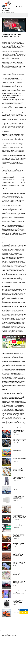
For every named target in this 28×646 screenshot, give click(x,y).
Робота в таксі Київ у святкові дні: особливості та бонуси (19, 525)
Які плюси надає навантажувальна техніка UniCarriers (18, 488)
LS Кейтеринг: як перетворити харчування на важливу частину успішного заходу (19, 469)
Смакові (19, 427)
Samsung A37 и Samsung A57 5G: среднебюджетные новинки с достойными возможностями (19, 592)
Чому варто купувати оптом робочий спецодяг (19, 478)
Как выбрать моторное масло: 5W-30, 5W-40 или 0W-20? (19, 440)
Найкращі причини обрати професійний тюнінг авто (18, 544)
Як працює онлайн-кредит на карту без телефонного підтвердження (19, 573)
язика (22, 427)
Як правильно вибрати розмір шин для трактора (19, 459)
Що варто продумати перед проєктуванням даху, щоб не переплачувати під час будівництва (19, 555)
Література (6, 36)
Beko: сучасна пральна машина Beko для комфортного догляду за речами (18, 602)
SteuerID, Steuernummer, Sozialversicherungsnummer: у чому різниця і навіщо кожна (19, 516)
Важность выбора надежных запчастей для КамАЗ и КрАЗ (19, 610)
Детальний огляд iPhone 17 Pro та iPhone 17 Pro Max (19, 563)
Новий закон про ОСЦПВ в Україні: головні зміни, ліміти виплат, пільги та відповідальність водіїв (19, 536)
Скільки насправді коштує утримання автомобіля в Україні (18, 431)
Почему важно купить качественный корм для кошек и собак (18, 507)
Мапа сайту (2, 630)
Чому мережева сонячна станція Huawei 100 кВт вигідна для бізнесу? (18, 497)
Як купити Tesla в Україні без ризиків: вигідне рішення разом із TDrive (19, 582)
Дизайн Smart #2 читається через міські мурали (19, 450)
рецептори (14, 427)
